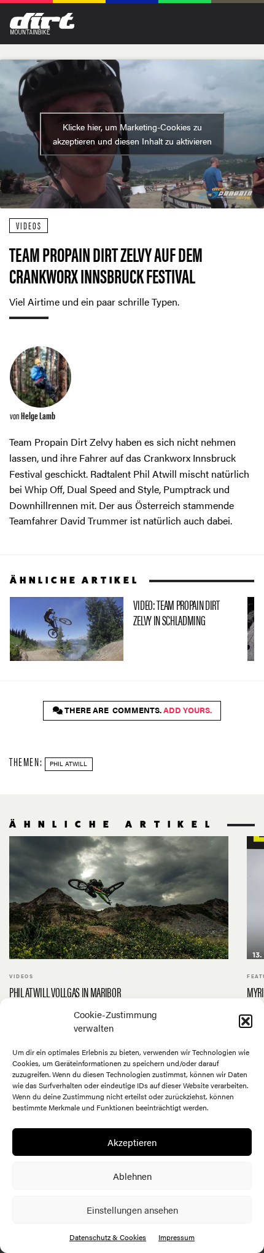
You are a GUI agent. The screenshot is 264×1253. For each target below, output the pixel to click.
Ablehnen (132, 1175)
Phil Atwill (68, 763)
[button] (245, 1021)
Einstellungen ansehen (132, 1209)
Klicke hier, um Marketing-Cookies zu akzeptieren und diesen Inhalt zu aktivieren (132, 134)
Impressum (176, 1237)
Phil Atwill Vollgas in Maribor (118, 925)
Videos (29, 225)
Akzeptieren (132, 1142)
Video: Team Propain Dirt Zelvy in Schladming (124, 629)
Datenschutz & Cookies (107, 1237)
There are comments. (137, 710)
